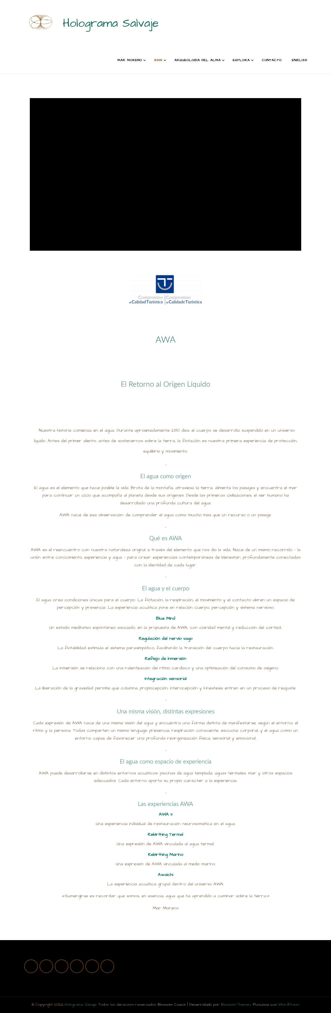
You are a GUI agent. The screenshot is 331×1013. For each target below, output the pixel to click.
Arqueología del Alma (197, 60)
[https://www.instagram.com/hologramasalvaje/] (31, 966)
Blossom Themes (236, 1004)
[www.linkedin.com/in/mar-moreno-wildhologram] (107, 966)
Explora (241, 60)
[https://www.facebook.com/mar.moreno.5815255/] (46, 966)
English (299, 60)
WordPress (288, 1004)
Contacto (272, 60)
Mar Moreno (130, 60)
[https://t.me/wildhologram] (92, 966)
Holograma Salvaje (111, 23)
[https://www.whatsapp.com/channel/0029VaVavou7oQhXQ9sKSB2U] (77, 966)
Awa (158, 60)
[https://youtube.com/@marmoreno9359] (61, 966)
